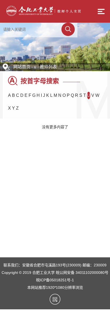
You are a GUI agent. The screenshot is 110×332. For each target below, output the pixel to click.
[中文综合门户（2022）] (43, 15)
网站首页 (21, 67)
